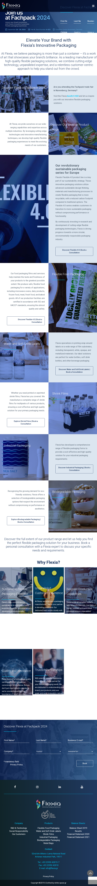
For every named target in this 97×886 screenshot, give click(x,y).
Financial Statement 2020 (78, 834)
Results (78, 831)
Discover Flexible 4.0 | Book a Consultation (74, 251)
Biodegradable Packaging (48, 840)
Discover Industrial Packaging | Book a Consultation (74, 469)
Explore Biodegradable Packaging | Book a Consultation (26, 520)
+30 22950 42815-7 (50, 862)
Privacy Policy (16, 764)
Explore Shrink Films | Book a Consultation (26, 422)
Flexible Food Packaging (48, 828)
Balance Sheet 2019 (78, 828)
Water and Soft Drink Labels (48, 831)
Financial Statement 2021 (78, 837)
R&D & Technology (19, 828)
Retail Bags (48, 843)
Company (19, 823)
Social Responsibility (18, 831)
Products (48, 823)
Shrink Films (48, 834)
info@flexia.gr (52, 868)
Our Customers (18, 834)
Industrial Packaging (48, 837)
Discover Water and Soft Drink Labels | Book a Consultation (74, 370)
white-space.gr (60, 883)
